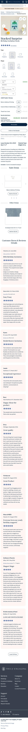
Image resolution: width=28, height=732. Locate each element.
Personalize (14, 124)
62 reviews (13, 45)
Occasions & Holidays (6, 681)
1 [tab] (11, 198)
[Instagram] (11, 712)
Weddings (3, 678)
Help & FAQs (4, 701)
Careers (17, 686)
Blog (16, 683)
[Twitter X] (4, 712)
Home (2, 12)
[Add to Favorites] (20, 18)
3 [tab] (16, 198)
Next (24, 26)
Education (3, 686)
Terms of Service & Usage (7, 723)
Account (3, 696)
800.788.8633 (6, 714)
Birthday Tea (5, 337)
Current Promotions (20, 688)
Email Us (16, 714)
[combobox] (14, 5)
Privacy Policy (4, 725)
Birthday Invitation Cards (8, 13)
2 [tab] (14, 198)
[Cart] (26, 2)
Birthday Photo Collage (8, 563)
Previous (3, 26)
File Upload (4, 698)
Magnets (4, 56)
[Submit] (25, 5)
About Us (17, 678)
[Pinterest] (9, 712)
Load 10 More (13, 654)
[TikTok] (2, 712)
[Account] (23, 2)
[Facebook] (7, 712)
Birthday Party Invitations (13, 12)
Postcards (20, 56)
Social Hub (17, 681)
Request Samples (5, 703)
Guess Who (5, 294)
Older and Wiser (6, 253)
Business (3, 683)
